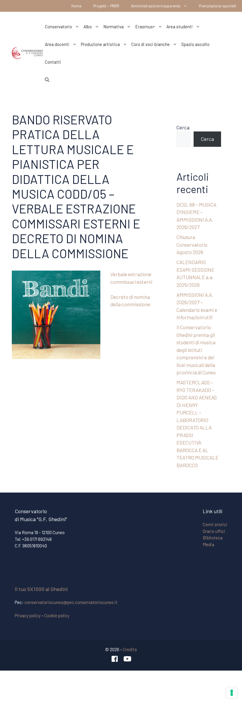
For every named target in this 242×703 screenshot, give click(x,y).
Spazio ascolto (195, 44)
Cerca (182, 127)
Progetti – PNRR (106, 6)
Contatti (53, 62)
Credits (130, 649)
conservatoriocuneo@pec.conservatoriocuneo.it (70, 602)
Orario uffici (214, 531)
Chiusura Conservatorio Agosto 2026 (191, 244)
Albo (88, 26)
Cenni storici (215, 524)
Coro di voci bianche (150, 44)
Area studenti (179, 26)
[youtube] (127, 658)
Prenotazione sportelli (217, 6)
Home (76, 6)
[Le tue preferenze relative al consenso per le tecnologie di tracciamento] (231, 692)
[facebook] (114, 658)
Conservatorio (58, 26)
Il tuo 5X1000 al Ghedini (41, 589)
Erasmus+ (145, 26)
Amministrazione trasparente (155, 6)
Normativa (113, 26)
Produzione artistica (100, 44)
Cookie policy (56, 615)
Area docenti (57, 44)
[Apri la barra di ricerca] (47, 79)
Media (208, 544)
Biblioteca (213, 537)
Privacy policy (28, 615)
